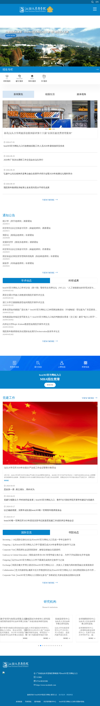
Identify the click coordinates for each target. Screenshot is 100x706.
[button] (44, 63)
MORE (6, 480)
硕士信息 (38, 364)
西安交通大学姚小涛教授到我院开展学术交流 (23, 295)
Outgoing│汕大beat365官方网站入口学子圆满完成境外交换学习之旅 (33, 560)
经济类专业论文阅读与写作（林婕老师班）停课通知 (27, 249)
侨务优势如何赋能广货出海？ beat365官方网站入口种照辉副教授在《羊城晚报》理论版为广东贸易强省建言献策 (50, 310)
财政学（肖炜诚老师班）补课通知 (18, 263)
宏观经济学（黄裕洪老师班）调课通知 (20, 242)
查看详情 (50, 385)
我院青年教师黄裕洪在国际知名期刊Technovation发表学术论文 (31, 331)
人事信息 (61, 364)
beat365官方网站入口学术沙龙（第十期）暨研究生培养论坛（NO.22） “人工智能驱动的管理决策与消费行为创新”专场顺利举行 (50, 288)
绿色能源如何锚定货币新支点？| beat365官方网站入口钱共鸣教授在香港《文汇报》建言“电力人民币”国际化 (50, 317)
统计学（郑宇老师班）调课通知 (17, 221)
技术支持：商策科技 (66, 695)
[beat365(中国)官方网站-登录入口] (36, 10)
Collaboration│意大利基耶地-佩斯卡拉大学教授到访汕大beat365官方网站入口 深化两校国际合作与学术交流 (50, 570)
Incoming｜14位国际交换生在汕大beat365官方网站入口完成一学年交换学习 (37, 540)
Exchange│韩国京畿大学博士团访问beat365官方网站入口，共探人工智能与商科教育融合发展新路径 (48, 565)
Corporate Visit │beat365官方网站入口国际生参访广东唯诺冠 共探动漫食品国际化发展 (41, 575)
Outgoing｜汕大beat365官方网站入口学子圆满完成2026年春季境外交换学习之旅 (39, 545)
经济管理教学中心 (50, 701)
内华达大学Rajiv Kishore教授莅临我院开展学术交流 (26, 324)
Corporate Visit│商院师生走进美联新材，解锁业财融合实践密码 (31, 550)
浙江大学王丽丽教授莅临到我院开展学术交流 (23, 302)
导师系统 (28, 701)
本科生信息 (14, 364)
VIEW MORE (10, 36)
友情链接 (19, 701)
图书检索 (37, 701)
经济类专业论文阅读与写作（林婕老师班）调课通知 (27, 228)
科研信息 (85, 364)
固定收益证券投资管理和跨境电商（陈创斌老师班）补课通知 (31, 256)
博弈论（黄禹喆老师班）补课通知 (18, 235)
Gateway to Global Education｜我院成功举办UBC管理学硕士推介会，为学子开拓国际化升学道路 (46, 555)
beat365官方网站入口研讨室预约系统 (71, 701)
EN (97, 2)
